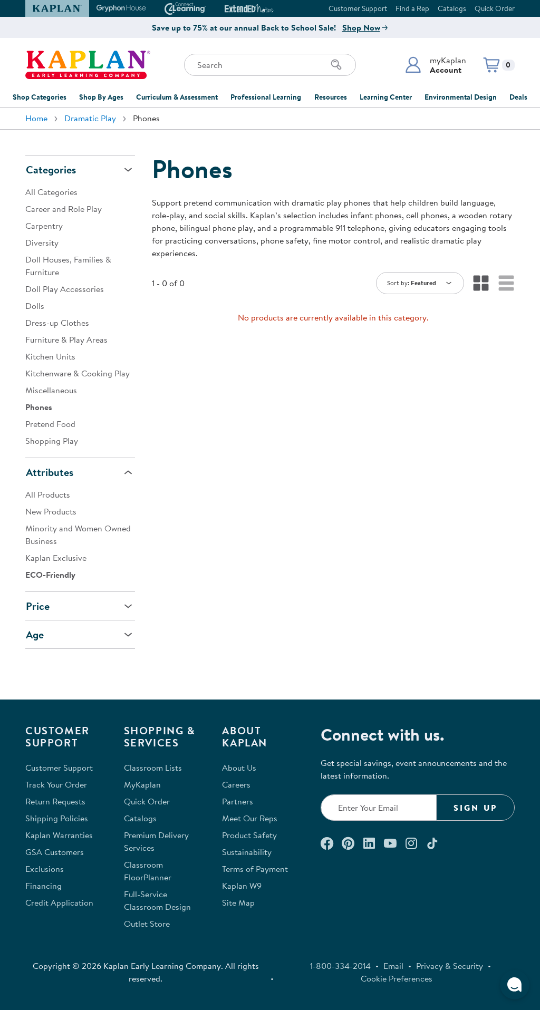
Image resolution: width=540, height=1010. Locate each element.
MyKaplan (142, 784)
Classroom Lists (153, 767)
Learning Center (386, 97)
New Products (50, 511)
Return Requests (55, 801)
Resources (330, 97)
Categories (51, 169)
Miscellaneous (51, 390)
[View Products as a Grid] (480, 283)
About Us (239, 767)
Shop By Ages (101, 97)
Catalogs (452, 8)
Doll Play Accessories (64, 289)
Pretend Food (50, 424)
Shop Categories (39, 97)
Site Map (238, 902)
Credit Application (59, 902)
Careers (236, 784)
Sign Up (475, 807)
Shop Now (361, 27)
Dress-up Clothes (57, 322)
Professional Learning (265, 97)
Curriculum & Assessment (177, 97)
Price (38, 606)
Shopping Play (51, 440)
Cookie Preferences (396, 978)
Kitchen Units (50, 356)
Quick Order (495, 8)
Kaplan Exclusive (55, 558)
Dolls (34, 306)
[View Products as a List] (506, 283)
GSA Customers (54, 852)
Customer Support (358, 8)
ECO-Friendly (50, 574)
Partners (237, 801)
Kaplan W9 (242, 885)
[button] (435, 64)
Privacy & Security (449, 966)
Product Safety (249, 835)
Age (35, 634)
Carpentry (44, 225)
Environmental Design (461, 97)
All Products (47, 494)
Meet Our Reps (249, 818)
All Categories (51, 192)
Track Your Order (56, 784)
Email (393, 966)
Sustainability (247, 852)
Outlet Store (147, 923)
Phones (38, 407)
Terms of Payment (255, 869)
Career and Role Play (63, 209)
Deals (518, 97)
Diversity (42, 242)
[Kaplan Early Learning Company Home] (87, 65)
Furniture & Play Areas (66, 339)
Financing (43, 885)
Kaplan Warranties (59, 835)
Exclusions (44, 869)
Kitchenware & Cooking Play (77, 373)
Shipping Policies (56, 818)
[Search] (336, 65)
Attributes (49, 472)
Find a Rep (412, 8)
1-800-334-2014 (340, 966)
